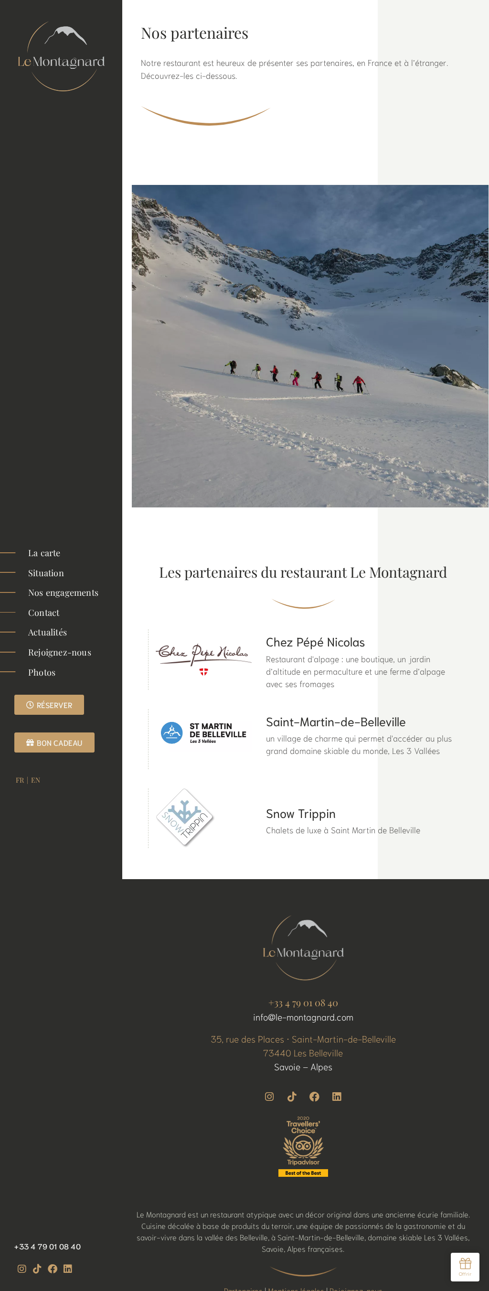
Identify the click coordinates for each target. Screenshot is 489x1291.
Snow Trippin (301, 812)
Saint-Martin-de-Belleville (336, 721)
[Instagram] (22, 1269)
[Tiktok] (37, 1269)
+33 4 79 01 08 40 (303, 1002)
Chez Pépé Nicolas (315, 641)
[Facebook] (52, 1269)
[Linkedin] (67, 1269)
